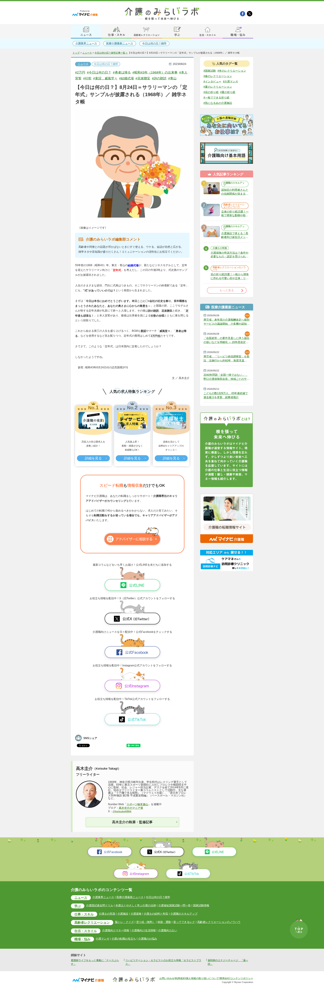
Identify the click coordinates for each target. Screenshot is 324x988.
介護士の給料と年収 (156, 913)
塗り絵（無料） (145, 922)
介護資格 (136, 913)
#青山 (172, 78)
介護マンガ (102, 938)
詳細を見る (93, 458)
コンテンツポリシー (241, 978)
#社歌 (87, 78)
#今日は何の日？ (99, 72)
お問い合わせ (166, 978)
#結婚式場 (126, 78)
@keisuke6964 (122, 811)
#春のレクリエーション (218, 76)
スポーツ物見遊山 (137, 804)
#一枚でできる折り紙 (216, 97)
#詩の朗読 (159, 78)
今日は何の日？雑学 (154, 43)
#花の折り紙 (211, 92)
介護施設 (122, 913)
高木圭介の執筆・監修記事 (132, 822)
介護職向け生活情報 (143, 930)
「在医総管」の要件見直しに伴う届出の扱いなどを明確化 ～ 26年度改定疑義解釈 (226, 340)
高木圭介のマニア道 (131, 808)
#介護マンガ (230, 81)
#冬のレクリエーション (232, 70)
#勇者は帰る (122, 72)
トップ (76, 53)
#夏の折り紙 (227, 92)
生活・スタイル (85, 931)
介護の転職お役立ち (124, 938)
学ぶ (77, 906)
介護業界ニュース (86, 43)
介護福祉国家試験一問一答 (174, 905)
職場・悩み (82, 939)
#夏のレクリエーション (218, 86)
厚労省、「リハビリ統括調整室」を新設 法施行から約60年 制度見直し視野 (226, 358)
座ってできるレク (184, 922)
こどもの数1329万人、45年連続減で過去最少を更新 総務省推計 (226, 395)
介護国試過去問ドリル (99, 905)
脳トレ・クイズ (124, 922)
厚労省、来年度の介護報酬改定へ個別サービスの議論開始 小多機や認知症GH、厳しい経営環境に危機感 (226, 321)
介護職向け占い (167, 930)
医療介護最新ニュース (119, 43)
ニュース (87, 53)
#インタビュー (212, 81)
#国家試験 (210, 70)
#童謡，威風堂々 (105, 78)
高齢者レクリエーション (92, 922)
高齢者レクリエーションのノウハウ (218, 922)
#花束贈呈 (143, 78)
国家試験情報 (201, 905)
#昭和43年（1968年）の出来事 (155, 72)
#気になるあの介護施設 (218, 103)
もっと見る (227, 290)
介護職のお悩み (147, 938)
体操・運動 (164, 922)
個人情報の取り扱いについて (202, 978)
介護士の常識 (107, 913)
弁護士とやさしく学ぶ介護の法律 (135, 905)
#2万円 (80, 72)
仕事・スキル (84, 914)
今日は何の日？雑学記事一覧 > (111, 53)
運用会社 (225, 978)
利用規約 (180, 978)
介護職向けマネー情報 (115, 930)
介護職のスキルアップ (183, 913)
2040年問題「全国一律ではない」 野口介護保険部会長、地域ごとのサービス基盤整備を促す (226, 376)
